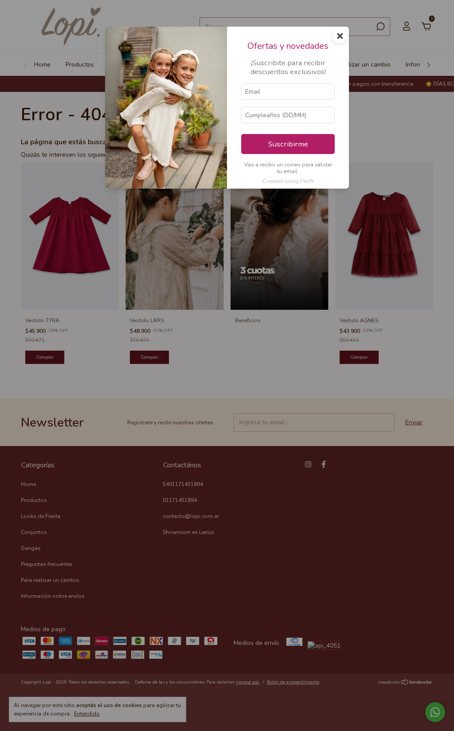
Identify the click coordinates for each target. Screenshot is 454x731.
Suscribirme (288, 144)
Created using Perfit (288, 181)
